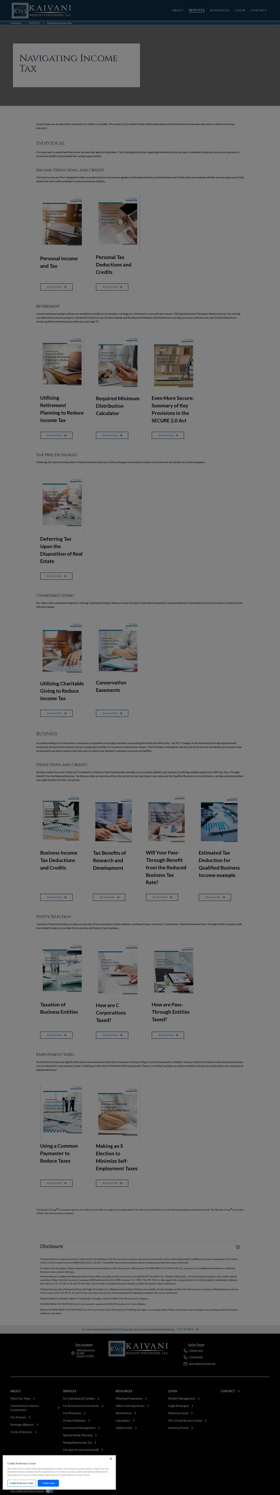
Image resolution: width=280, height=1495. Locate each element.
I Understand (48, 1483)
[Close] (110, 1458)
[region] (59, 1472)
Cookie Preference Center (22, 1483)
